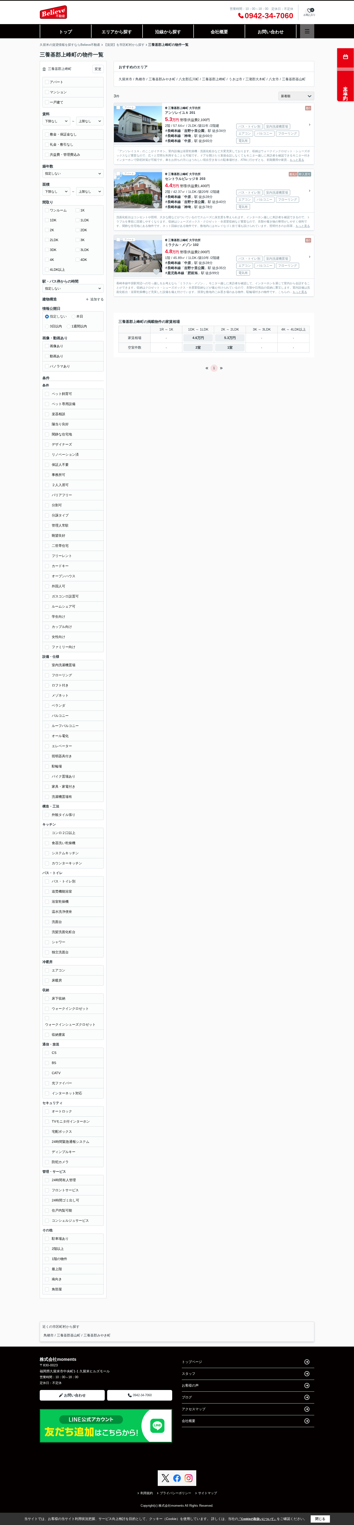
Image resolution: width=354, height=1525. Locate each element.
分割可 (57, 505)
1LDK (84, 220)
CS (54, 1053)
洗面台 (57, 922)
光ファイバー (62, 1083)
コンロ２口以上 (63, 833)
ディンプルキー (63, 1152)
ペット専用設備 (63, 404)
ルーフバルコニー (65, 726)
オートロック (62, 1111)
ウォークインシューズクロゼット (70, 1024)
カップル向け (62, 627)
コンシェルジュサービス (70, 1220)
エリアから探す (117, 31)
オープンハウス (63, 576)
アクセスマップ (193, 1409)
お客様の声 (190, 1385)
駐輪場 (57, 766)
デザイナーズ (62, 444)
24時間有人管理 (64, 1180)
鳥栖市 (140, 79)
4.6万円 (198, 338)
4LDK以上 (57, 269)
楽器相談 (58, 414)
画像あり (56, 346)
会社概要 (219, 31)
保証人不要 (60, 465)
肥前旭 (193, 273)
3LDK (84, 250)
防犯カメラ (60, 1162)
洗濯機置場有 (62, 797)
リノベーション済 (65, 454)
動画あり (56, 356)
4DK (83, 260)
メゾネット (60, 695)
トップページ (192, 1362)
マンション (58, 92)
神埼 (187, 136)
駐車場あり (60, 1238)
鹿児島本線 (175, 273)
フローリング (62, 675)
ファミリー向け (63, 647)
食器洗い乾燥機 (63, 843)
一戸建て (56, 102)
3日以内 (56, 326)
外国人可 (58, 586)
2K (52, 230)
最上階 (57, 1269)
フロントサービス (65, 1190)
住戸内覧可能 (62, 1210)
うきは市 (235, 79)
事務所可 (58, 475)
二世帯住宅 (60, 546)
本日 (79, 316)
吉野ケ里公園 (194, 131)
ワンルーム (58, 210)
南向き (57, 1279)
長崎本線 (174, 131)
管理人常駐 (60, 525)
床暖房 (57, 980)
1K (82, 210)
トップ (65, 31)
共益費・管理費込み (65, 154)
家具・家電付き (63, 786)
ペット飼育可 (62, 394)
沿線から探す (168, 31)
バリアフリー (62, 495)
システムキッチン (65, 853)
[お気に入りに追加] (156, 139)
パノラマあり (60, 366)
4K (52, 260)
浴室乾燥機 (60, 901)
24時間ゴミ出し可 (65, 1200)
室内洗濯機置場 (63, 665)
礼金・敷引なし (61, 144)
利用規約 (146, 1493)
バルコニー (60, 716)
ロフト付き (60, 685)
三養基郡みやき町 (162, 79)
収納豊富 (58, 1035)
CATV (56, 1073)
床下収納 (58, 998)
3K (82, 240)
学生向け (58, 616)
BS (54, 1063)
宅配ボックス (62, 1131)
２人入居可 (60, 485)
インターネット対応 (67, 1093)
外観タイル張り (63, 815)
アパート (56, 82)
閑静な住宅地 (62, 434)
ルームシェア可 (63, 606)
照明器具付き (62, 756)
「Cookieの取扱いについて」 (257, 1519)
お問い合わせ (271, 31)
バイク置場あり (63, 776)
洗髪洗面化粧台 (63, 932)
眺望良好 (58, 535)
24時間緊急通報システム (70, 1142)
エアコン (58, 970)
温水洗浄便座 (62, 912)
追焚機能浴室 (62, 891)
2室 (198, 347)
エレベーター (62, 746)
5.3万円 (230, 338)
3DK (53, 250)
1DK (53, 220)
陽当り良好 (60, 424)
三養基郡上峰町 (214, 79)
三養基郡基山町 (294, 79)
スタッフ (188, 1374)
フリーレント (62, 556)
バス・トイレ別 (63, 881)
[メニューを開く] (307, 31)
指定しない (58, 316)
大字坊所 (195, 108)
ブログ (187, 1397)
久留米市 (125, 79)
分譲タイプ (60, 515)
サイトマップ (207, 1493)
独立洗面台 (60, 952)
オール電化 (60, 736)
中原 (187, 141)
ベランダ (58, 705)
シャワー (58, 942)
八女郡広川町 (189, 79)
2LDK (54, 240)
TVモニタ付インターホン (71, 1121)
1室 (230, 347)
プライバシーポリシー (175, 1493)
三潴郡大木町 (255, 79)
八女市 (274, 79)
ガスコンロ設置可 (65, 596)
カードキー (60, 566)
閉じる (320, 1519)
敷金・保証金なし (63, 134)
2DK (83, 230)
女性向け (58, 637)
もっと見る (297, 160)
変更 (98, 69)
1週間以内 (79, 326)
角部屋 (57, 1289)
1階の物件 (59, 1259)
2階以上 (58, 1249)
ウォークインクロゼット (70, 1008)
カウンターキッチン (67, 863)
